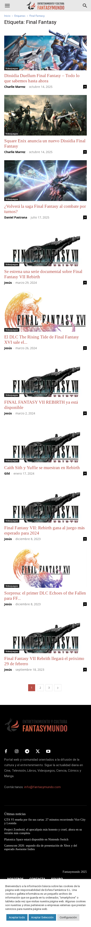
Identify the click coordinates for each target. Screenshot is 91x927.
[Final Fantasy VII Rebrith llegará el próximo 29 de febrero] (45, 632)
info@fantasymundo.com (42, 787)
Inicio (7, 16)
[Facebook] (6, 751)
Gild (7, 473)
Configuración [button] (68, 917)
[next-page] (57, 687)
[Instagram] (16, 751)
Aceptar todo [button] (17, 917)
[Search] (85, 5)
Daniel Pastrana (15, 217)
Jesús (8, 283)
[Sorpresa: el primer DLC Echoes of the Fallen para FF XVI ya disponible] (45, 567)
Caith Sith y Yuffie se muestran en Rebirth (42, 467)
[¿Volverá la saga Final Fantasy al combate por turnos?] (45, 180)
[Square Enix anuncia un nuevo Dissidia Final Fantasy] (45, 115)
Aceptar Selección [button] (42, 917)
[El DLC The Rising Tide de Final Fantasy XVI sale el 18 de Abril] (45, 311)
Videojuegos (12, 68)
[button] (7, 5)
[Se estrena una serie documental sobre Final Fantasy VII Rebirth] (45, 246)
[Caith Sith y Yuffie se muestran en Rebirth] (45, 442)
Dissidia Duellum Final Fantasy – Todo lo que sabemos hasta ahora (42, 78)
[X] (37, 751)
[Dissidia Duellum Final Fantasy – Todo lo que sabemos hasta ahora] (45, 50)
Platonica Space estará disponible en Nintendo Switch (36, 839)
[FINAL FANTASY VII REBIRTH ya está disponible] (45, 376)
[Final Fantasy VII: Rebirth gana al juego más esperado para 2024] (45, 502)
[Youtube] (48, 751)
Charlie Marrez (14, 87)
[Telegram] (27, 751)
